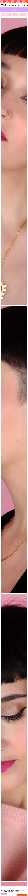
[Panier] (24, 5)
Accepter (4, 893)
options (16, 891)
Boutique (11, 5)
